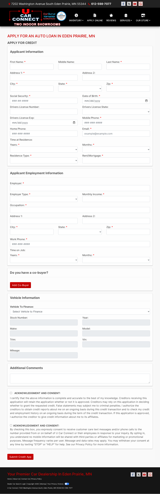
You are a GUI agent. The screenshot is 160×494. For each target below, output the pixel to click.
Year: (85, 317)
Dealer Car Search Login (16, 484)
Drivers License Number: (24, 106)
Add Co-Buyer (20, 285)
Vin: (84, 339)
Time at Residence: (21, 139)
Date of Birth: (90, 95)
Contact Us (25, 479)
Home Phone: (18, 128)
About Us (16, 479)
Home (9, 479)
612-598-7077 (101, 3)
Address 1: (16, 72)
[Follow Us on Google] (140, 4)
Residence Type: (20, 155)
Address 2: (88, 72)
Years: (14, 144)
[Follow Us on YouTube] (135, 4)
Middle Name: (66, 61)
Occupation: (17, 205)
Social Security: (19, 95)
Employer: (16, 183)
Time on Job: (17, 250)
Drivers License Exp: (22, 117)
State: (61, 83)
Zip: (108, 83)
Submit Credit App (20, 456)
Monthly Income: (92, 194)
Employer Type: (19, 194)
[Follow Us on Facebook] (123, 4)
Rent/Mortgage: (91, 155)
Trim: (13, 339)
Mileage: (15, 350)
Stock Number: (19, 317)
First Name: (17, 61)
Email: (86, 128)
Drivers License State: (95, 106)
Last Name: (113, 61)
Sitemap (43, 484)
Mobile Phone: (90, 117)
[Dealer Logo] (37, 17)
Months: (87, 144)
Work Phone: (17, 239)
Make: (13, 328)
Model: (86, 328)
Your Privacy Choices (56, 484)
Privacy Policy (84, 444)
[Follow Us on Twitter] (129, 4)
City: (13, 83)
